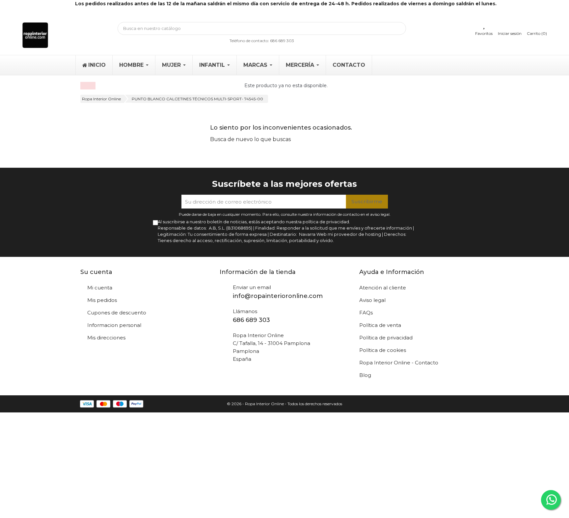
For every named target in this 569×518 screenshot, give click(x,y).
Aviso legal (372, 300)
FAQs (366, 312)
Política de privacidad (386, 337)
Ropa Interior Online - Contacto (398, 362)
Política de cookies (382, 350)
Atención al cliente (382, 287)
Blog (365, 375)
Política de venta (380, 325)
